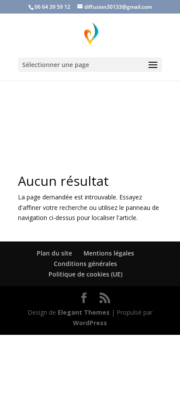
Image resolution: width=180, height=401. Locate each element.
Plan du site (54, 253)
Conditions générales (85, 263)
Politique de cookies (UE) (85, 274)
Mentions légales (108, 253)
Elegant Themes (84, 312)
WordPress (90, 323)
